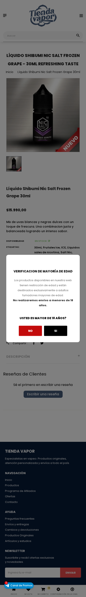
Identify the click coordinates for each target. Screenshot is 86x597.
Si (55, 331)
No (30, 331)
